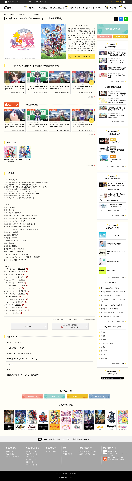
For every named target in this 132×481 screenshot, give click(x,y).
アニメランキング (84, 8)
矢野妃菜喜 (21, 269)
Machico (20, 283)
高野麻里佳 (21, 294)
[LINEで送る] (126, 19)
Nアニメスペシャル (32, 457)
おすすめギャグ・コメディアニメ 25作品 (113, 300)
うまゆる (10, 364)
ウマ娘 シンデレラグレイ (15, 342)
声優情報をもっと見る (118, 122)
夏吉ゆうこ (21, 277)
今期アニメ (72, 8)
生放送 (17, 2)
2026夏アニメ (54, 396)
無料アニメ (32, 8)
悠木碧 (103, 354)
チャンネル (23, 2)
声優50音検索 (67, 454)
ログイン (106, 2)
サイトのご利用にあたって (87, 451)
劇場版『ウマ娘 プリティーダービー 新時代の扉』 (23, 375)
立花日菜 (22, 271)
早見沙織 (104, 358)
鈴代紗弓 (19, 274)
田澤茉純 (20, 307)
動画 (9, 2)
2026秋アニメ (77, 396)
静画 (13, 2)
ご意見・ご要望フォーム (87, 454)
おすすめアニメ (97, 8)
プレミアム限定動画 (56, 8)
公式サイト (54, 319)
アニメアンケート (31, 465)
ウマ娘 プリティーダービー (16, 348)
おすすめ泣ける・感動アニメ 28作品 (113, 292)
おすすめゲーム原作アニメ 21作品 (112, 312)
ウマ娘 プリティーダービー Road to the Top (22, 359)
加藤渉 (103, 332)
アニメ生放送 (43, 8)
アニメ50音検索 (51, 451)
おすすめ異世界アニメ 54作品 (111, 295)
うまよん (10, 369)
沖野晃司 (16, 313)
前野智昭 (104, 339)
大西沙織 (22, 285)
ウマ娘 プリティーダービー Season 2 (19, 353)
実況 (34, 2)
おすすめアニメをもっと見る (116, 321)
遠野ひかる (22, 310)
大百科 (29, 2)
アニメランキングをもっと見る (115, 166)
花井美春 (18, 305)
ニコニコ (58, 473)
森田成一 (104, 347)
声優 (125, 8)
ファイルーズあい (107, 343)
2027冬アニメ (99, 396)
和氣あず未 (22, 291)
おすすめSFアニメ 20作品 (109, 309)
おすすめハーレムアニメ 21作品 (111, 305)
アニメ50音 (113, 8)
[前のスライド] (7, 82)
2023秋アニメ (13, 14)
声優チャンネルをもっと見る (116, 277)
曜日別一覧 (29, 462)
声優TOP (66, 451)
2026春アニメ (32, 396)
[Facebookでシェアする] (121, 19)
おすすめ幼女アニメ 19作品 (110, 288)
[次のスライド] (91, 82)
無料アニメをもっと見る (117, 81)
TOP (5, 14)
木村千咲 (22, 299)
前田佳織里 (19, 302)
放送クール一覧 (31, 451)
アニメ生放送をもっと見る (116, 215)
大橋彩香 (15, 296)
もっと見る (89, 97)
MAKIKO (22, 280)
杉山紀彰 (104, 351)
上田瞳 (18, 288)
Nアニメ (38, 2)
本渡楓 (103, 336)
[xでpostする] (116, 19)
